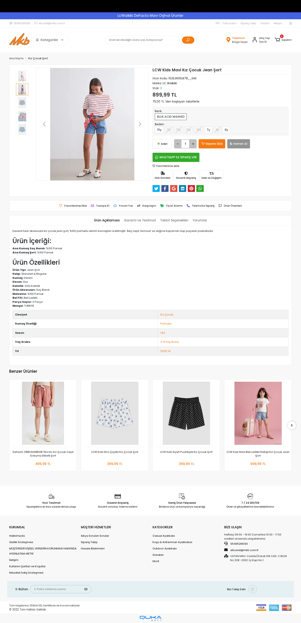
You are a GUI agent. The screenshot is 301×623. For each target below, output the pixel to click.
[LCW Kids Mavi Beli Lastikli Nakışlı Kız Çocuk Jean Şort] (258, 414)
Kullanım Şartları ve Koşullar (27, 566)
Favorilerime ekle (167, 166)
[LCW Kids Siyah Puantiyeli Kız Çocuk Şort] (186, 414)
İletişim (278, 23)
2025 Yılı (165, 351)
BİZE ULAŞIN (233, 527)
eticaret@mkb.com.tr (244, 550)
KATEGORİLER (163, 527)
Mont (156, 561)
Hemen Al (240, 144)
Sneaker (158, 555)
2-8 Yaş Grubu (169, 342)
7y (208, 130)
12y (178, 130)
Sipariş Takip (248, 23)
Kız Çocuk (166, 315)
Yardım (264, 23)
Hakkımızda (17, 536)
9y (226, 130)
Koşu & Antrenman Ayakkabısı (172, 542)
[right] (291, 425)
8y (217, 130)
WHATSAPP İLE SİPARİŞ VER (178, 157)
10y (159, 130)
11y (169, 130)
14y (198, 130)
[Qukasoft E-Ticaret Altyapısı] (150, 618)
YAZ (162, 333)
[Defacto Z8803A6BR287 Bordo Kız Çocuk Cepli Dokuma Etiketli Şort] (43, 414)
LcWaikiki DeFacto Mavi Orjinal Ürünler (150, 15)
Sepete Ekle (214, 144)
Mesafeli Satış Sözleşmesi (26, 573)
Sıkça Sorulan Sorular (95, 536)
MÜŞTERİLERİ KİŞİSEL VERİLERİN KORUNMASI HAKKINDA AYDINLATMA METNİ (43, 551)
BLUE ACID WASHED (170, 117)
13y (188, 130)
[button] (283, 39)
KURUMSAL (17, 527)
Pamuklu (166, 324)
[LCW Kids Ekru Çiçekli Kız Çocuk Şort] (114, 414)
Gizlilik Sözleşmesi (21, 542)
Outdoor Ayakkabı (165, 548)
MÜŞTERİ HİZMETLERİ (96, 527)
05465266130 (239, 544)
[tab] (107, 220)
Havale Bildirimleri (93, 548)
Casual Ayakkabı (164, 536)
